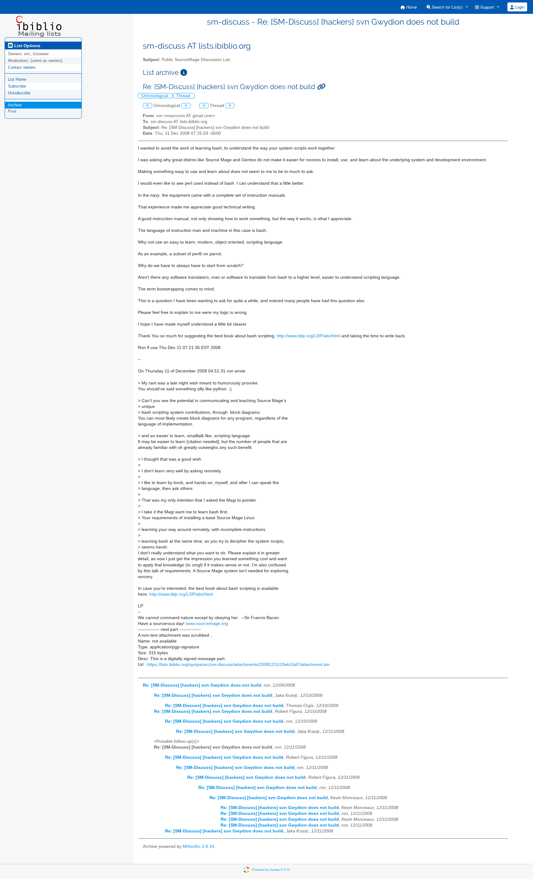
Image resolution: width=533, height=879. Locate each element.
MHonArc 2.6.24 (198, 846)
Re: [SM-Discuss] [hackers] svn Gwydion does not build (202, 685)
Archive (15, 105)
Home (411, 7)
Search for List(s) (447, 7)
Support (486, 7)
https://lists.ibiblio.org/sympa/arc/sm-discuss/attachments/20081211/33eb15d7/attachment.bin (238, 664)
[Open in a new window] (183, 72)
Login (519, 7)
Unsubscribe (19, 93)
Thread (184, 95)
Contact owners (22, 67)
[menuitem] (408, 7)
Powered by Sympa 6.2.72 (271, 869)
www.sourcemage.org (207, 623)
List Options (26, 45)
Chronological (155, 95)
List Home (17, 79)
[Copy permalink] (321, 87)
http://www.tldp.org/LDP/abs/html (308, 336)
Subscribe (17, 86)
